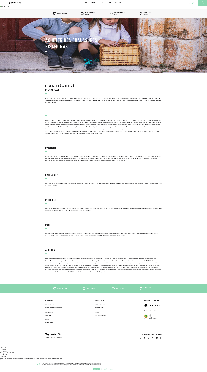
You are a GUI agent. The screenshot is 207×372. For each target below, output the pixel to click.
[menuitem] (85, 3)
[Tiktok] (148, 338)
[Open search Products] (189, 3)
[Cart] (202, 3)
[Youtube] (157, 338)
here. (75, 365)
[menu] (103, 3)
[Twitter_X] (152, 338)
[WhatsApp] (161, 338)
